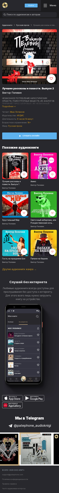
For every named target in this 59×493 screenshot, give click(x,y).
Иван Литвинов (17, 112)
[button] (31, 5)
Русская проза (22, 25)
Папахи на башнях (39, 258)
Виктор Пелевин (12, 92)
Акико (33, 181)
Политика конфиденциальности (15, 479)
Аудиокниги (7, 25)
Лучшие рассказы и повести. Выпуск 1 (11, 182)
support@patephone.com (12, 475)
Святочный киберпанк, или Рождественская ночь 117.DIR (43, 221)
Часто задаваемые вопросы (14, 488)
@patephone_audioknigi (32, 426)
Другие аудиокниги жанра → (19, 269)
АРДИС (20, 115)
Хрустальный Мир (10, 220)
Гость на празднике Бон (13, 258)
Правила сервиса (9, 484)
